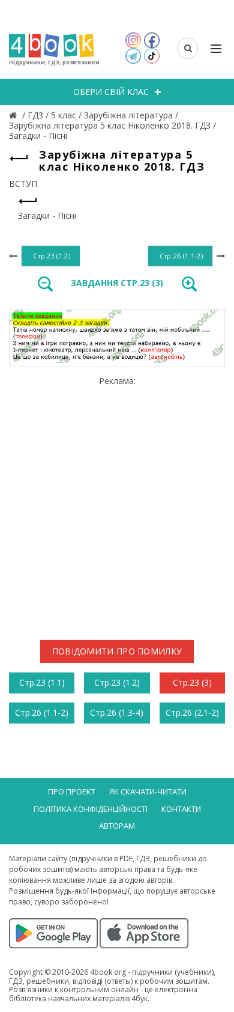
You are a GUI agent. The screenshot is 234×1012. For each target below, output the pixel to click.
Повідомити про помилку (117, 651)
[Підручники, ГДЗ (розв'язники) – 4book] (14, 115)
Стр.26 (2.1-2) (192, 712)
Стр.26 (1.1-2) (41, 712)
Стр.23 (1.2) (117, 682)
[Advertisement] (117, 503)
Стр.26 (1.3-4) (116, 712)
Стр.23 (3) (192, 682)
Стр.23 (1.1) (42, 682)
